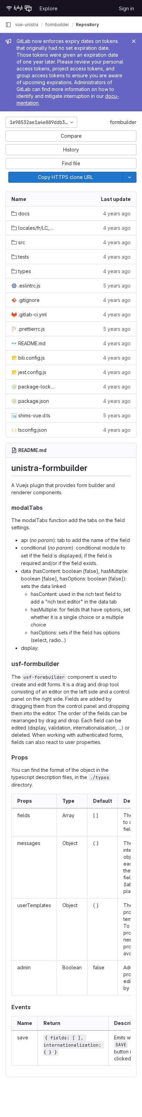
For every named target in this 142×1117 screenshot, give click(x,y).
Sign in (126, 8)
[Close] (134, 41)
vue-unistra (26, 24)
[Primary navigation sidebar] (8, 24)
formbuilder (123, 122)
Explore (49, 8)
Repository (87, 24)
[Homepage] (19, 8)
